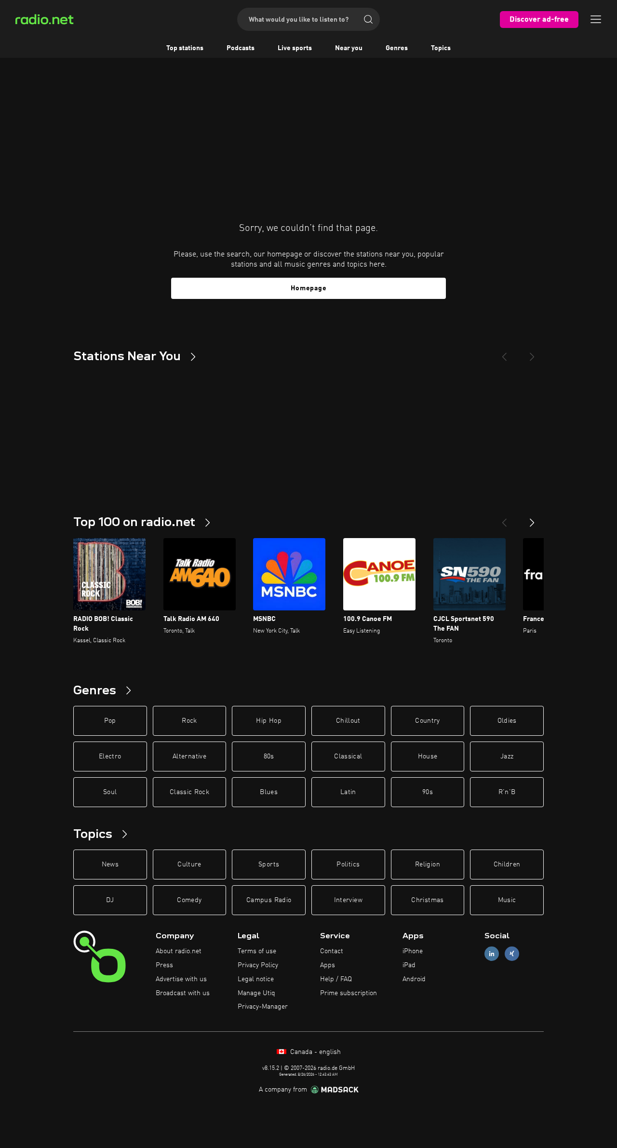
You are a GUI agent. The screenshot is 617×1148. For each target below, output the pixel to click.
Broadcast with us (183, 993)
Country (427, 720)
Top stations (184, 48)
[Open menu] (596, 19)
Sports (268, 864)
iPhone (412, 951)
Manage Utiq (256, 993)
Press (164, 965)
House (428, 756)
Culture (189, 864)
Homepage (309, 288)
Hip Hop (268, 720)
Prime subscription (348, 993)
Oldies (507, 720)
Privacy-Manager (263, 1006)
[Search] (368, 19)
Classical (348, 756)
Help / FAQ (336, 979)
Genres (397, 48)
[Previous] (504, 353)
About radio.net (178, 951)
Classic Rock (189, 792)
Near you (348, 48)
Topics (441, 48)
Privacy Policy (258, 965)
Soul (110, 792)
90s (427, 792)
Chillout (348, 720)
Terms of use (257, 951)
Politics (348, 864)
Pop (110, 720)
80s (269, 756)
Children (507, 864)
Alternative (189, 756)
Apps (327, 965)
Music (507, 900)
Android (414, 979)
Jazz (506, 756)
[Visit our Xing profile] (512, 954)
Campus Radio (268, 900)
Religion (427, 864)
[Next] (532, 353)
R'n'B (507, 792)
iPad (409, 965)
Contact (331, 951)
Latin (348, 792)
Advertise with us (181, 979)
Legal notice (256, 979)
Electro (110, 756)
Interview (348, 900)
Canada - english (314, 1052)
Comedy (189, 900)
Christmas (427, 900)
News (110, 864)
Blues (269, 792)
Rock (189, 720)
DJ (110, 900)
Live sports (295, 48)
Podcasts (241, 48)
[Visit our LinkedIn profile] (492, 954)
